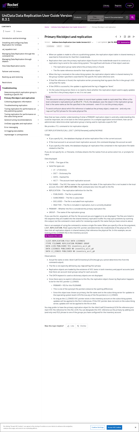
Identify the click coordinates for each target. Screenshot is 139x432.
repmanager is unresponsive (16, 134)
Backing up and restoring (12, 77)
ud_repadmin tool (9, 49)
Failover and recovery (11, 71)
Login (129, 5)
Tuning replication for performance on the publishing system (20, 110)
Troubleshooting (9, 88)
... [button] (89, 27)
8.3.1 (60, 46)
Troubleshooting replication (15, 105)
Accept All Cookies (114, 427)
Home (47, 27)
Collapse (19, 31)
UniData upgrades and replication (18, 123)
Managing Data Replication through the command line (18, 55)
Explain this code (55, 236)
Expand (7, 31)
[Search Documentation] (132, 17)
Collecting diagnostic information (17, 101)
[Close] (135, 427)
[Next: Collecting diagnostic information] (120, 36)
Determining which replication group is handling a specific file (20, 93)
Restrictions (7, 82)
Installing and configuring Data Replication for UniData (15, 44)
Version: (47, 42)
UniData (51, 46)
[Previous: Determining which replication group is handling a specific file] (116, 36)
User (67, 46)
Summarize (125, 42)
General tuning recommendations (18, 120)
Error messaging (11, 127)
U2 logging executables (13, 131)
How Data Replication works (13, 66)
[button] (102, 18)
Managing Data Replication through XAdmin (16, 60)
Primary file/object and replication (19, 98)
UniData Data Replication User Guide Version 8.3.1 (69, 27)
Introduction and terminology (14, 38)
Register (118, 5)
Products (77, 17)
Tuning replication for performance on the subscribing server (20, 115)
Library (106, 5)
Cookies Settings (98, 427)
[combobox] (105, 17)
